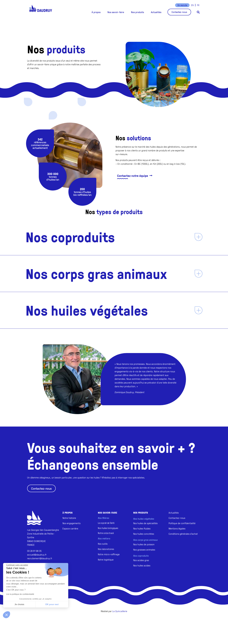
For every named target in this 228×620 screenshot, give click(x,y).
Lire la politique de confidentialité (20, 594)
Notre (106, 533)
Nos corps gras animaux (96, 273)
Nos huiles (108, 528)
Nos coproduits (70, 236)
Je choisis (19, 604)
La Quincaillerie (119, 611)
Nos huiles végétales (87, 310)
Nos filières (103, 518)
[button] (96, 12)
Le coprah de (106, 523)
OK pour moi (52, 604)
